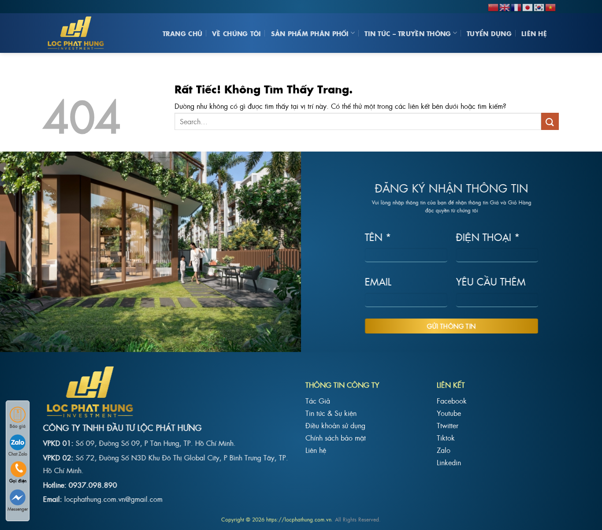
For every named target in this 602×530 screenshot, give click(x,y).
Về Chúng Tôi (236, 33)
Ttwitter (447, 425)
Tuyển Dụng (489, 33)
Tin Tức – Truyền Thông (407, 33)
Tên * (378, 236)
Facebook (452, 400)
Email (378, 281)
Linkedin (449, 462)
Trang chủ (183, 33)
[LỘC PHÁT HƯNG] (78, 33)
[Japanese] (528, 6)
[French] (516, 6)
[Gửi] (550, 121)
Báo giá (18, 426)
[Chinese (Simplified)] (493, 6)
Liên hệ (534, 33)
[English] (505, 6)
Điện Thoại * (488, 236)
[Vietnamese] (551, 6)
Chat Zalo (17, 453)
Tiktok (446, 437)
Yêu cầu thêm (491, 281)
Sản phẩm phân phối (310, 33)
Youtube (449, 413)
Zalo (443, 450)
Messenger (17, 508)
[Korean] (539, 6)
